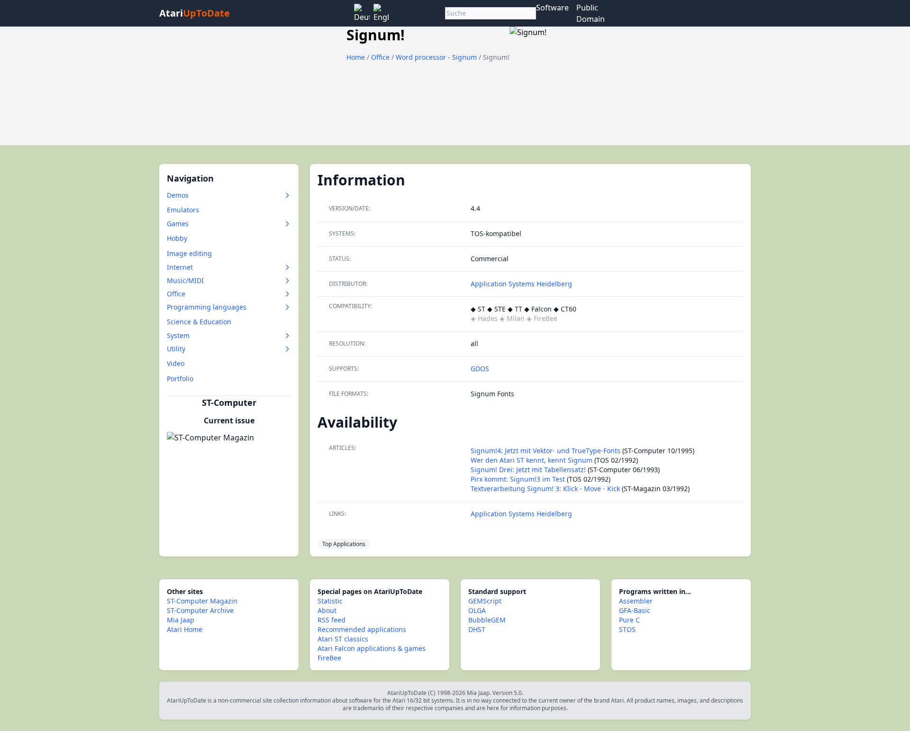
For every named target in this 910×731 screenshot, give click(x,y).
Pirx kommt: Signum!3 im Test (518, 479)
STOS (627, 629)
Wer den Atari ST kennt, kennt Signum (531, 460)
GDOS (480, 368)
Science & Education (199, 321)
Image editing (189, 253)
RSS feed (332, 619)
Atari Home (184, 629)
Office (381, 57)
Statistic (330, 600)
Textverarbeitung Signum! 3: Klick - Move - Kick (545, 488)
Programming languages (206, 306)
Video (175, 363)
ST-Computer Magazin (202, 600)
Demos (178, 195)
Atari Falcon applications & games (372, 648)
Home (355, 57)
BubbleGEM (487, 619)
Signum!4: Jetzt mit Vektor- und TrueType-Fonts (545, 450)
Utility (176, 348)
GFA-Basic (634, 610)
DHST (476, 629)
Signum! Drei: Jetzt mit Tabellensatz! (528, 469)
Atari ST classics (343, 638)
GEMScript (484, 600)
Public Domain (590, 13)
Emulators (183, 209)
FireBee (329, 657)
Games (178, 223)
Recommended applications (362, 629)
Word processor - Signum (437, 57)
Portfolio (180, 378)
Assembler (636, 600)
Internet (180, 267)
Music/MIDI (185, 280)
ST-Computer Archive (200, 610)
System (178, 335)
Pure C (629, 619)
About (327, 610)
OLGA (477, 610)
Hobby (177, 238)
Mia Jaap (180, 619)
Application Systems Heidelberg (521, 283)
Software (552, 7)
